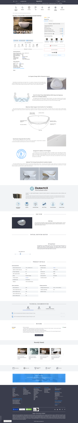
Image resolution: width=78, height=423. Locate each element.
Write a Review (39, 335)
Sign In (59, 1)
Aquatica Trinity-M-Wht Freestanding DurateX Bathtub (23, 13)
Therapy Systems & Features (38, 390)
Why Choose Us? (25, 394)
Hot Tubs (14, 389)
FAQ (34, 399)
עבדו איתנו (56, 398)
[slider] (20, 254)
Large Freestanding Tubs (16, 402)
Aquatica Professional (58, 388)
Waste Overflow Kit (15, 394)
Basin (13, 392)
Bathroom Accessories (16, 395)
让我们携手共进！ (57, 395)
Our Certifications (25, 391)
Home (14, 13)
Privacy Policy (46, 390)
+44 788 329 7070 (23, 1)
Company (24, 388)
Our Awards (25, 389)
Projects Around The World (27, 393)
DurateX (23, 57)
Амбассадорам (57, 393)
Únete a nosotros (57, 394)
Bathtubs (14, 388)
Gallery (35, 395)
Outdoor (14, 393)
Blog (34, 398)
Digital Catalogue (36, 388)
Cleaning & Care (36, 393)
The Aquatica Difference (26, 392)
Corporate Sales (57, 389)
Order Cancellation (47, 392)
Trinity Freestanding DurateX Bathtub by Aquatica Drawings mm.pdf (24, 316)
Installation (35, 394)
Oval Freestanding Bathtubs (16, 403)
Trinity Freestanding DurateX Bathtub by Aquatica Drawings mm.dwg (24, 313)
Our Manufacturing (26, 390)
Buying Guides (36, 391)
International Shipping (47, 388)
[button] (31, 23)
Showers (14, 391)
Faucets (14, 390)
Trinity (20, 63)
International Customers (58, 392)
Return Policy (46, 391)
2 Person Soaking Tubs (16, 401)
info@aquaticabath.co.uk (53, 3)
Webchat (60, 3)
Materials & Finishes (36, 389)
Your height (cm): (22, 251)
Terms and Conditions (47, 389)
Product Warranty (36, 392)
